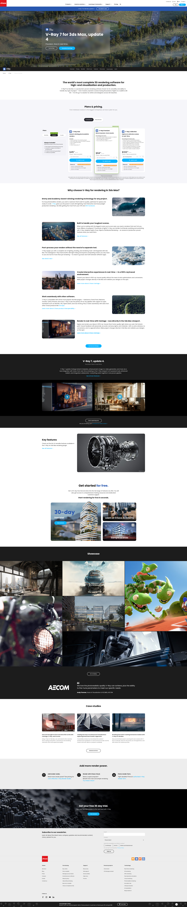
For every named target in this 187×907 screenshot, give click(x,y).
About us (44, 869)
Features (96, 69)
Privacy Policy (120, 848)
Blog (43, 871)
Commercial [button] (89, 119)
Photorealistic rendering (130, 881)
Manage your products (68, 873)
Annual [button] (54, 135)
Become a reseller (67, 883)
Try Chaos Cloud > (89, 780)
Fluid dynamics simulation (130, 876)
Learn (116, 69)
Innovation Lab (127, 883)
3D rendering (127, 871)
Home (4, 73)
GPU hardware (90, 206)
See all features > (82, 236)
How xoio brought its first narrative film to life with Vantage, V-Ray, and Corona (57, 735)
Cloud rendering (128, 878)
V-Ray (9, 73)
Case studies (110, 69)
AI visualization (127, 888)
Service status (86, 873)
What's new (89, 69)
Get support (86, 871)
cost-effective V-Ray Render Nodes (59, 779)
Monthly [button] (46, 135)
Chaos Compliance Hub (68, 885)
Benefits (83, 69)
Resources (85, 869)
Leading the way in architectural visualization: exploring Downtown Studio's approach (91, 735)
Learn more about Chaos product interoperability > (58, 308)
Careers (44, 876)
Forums (85, 878)
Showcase (102, 69)
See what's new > (47, 258)
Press (43, 873)
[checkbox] (118, 845)
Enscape (61, 305)
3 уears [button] (62, 135)
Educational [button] (98, 119)
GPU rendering (127, 873)
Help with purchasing (68, 881)
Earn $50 (123, 904)
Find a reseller (66, 871)
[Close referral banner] (176, 904)
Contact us (44, 881)
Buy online (65, 869)
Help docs (85, 876)
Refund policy (66, 878)
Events (43, 878)
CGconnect (106, 869)
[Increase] (90, 156)
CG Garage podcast (108, 871)
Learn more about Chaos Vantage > (89, 283)
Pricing (77, 69)
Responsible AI (127, 890)
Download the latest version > (100, 423)
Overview (72, 69)
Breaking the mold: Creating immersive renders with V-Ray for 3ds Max (128, 735)
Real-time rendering (129, 869)
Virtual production (128, 885)
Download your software (68, 876)
